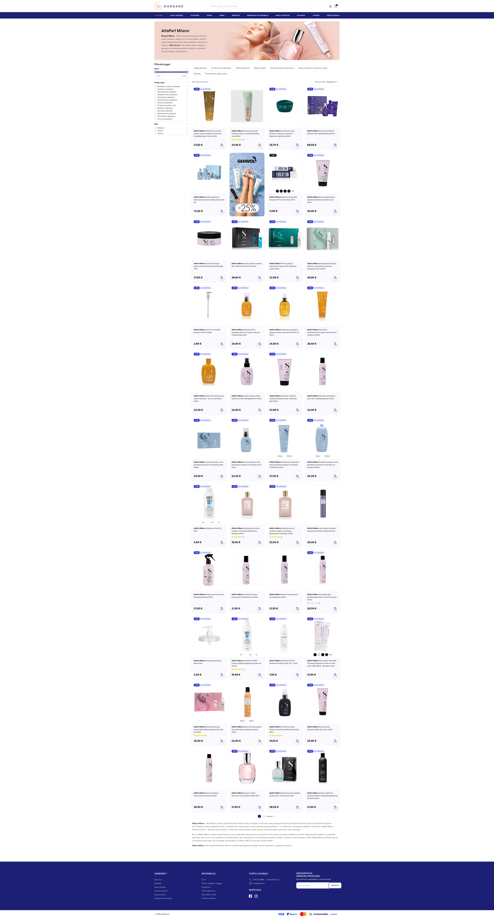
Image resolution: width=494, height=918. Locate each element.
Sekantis (270, 816)
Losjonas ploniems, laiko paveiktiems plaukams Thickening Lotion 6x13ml (208, 464)
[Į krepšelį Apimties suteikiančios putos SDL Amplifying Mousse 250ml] (335, 410)
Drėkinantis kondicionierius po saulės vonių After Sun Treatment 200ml (322, 332)
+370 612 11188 (258, 879)
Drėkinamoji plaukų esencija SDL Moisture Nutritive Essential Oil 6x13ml (208, 729)
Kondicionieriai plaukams (221, 68)
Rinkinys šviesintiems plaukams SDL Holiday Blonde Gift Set (321, 132)
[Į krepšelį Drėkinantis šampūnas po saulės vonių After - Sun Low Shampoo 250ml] (222, 410)
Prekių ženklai (159, 887)
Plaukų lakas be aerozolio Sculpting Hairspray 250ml (209, 595)
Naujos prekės (160, 894)
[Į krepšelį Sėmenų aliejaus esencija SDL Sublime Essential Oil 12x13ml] (259, 277)
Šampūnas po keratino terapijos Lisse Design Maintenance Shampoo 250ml (246, 531)
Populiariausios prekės (163, 898)
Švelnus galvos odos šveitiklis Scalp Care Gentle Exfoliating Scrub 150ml (245, 133)
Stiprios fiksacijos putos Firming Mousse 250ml (283, 595)
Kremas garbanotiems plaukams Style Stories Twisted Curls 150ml (321, 199)
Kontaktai (157, 883)
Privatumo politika (208, 898)
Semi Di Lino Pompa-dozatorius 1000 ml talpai (207, 331)
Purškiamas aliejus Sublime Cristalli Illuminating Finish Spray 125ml (284, 729)
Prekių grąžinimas (208, 891)
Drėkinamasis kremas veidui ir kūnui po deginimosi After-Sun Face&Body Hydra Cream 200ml (207, 133)
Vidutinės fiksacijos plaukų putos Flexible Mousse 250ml (245, 595)
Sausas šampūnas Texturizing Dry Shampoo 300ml (206, 794)
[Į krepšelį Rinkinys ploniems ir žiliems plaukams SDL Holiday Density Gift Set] (222, 211)
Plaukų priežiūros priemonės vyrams (313, 68)
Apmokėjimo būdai (209, 894)
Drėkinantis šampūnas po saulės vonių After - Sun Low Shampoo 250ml (209, 398)
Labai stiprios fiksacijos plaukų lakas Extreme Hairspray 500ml (321, 529)
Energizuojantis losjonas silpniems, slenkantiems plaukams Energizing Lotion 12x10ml (321, 266)
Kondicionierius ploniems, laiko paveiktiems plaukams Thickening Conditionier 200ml (284, 464)
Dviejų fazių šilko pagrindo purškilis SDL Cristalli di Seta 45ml (284, 794)
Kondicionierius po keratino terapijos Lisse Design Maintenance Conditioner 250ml (281, 531)
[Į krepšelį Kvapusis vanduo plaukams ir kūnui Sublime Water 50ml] (259, 807)
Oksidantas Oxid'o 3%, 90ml (208, 529)
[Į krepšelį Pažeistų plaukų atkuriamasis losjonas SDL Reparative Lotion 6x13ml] (297, 277)
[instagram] (256, 896)
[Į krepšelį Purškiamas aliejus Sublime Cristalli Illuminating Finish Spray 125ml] (297, 741)
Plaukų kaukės (260, 68)
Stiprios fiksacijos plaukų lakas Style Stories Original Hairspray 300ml (246, 729)
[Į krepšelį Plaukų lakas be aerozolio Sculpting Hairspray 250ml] (222, 608)
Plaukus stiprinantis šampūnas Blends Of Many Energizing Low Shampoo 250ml (322, 795)
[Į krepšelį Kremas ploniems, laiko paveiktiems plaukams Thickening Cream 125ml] (259, 476)
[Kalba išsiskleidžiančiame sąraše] (330, 6)
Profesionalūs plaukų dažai (216, 73)
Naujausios (331, 82)
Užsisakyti (335, 885)
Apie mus (158, 879)
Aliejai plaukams (200, 68)
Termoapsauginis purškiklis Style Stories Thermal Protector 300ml (322, 597)
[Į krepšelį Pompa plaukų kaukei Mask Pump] (222, 675)
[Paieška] (308, 6)
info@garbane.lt (259, 883)
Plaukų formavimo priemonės (282, 68)
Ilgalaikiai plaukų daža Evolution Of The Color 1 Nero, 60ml (283, 198)
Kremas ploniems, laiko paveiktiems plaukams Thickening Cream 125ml (246, 464)
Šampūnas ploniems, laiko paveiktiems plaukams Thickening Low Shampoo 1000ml (322, 464)
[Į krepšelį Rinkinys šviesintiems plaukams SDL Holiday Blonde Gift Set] (335, 145)
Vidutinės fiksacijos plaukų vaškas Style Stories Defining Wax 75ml (208, 266)
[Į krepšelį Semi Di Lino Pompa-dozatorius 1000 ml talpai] (222, 344)
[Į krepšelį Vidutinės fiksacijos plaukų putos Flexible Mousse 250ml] (259, 608)
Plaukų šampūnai (242, 68)
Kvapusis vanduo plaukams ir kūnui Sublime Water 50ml (245, 794)
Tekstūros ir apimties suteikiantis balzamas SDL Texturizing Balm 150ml (283, 398)
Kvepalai (197, 73)
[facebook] (250, 896)
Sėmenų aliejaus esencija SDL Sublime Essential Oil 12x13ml (247, 264)
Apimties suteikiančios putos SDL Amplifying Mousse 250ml (321, 397)
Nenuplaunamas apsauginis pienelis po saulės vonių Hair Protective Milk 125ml (246, 332)
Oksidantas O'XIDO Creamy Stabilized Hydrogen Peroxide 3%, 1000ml (247, 663)
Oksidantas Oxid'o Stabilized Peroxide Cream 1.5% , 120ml (283, 661)
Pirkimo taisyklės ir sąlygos (212, 883)
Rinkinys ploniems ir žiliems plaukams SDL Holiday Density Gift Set (209, 199)
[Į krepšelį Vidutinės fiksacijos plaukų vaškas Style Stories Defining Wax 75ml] (222, 277)
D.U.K (204, 879)
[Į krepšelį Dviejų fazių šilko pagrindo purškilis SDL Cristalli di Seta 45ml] (297, 807)
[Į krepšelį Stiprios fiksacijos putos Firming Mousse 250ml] (297, 608)
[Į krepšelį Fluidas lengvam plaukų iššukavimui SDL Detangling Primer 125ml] (259, 410)
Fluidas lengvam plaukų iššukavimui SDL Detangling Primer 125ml (247, 397)
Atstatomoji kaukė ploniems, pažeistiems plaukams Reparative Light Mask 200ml (281, 133)
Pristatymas (206, 887)
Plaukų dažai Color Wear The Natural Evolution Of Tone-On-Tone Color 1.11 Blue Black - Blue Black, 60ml (322, 663)
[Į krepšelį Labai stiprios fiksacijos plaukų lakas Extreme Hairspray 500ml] (335, 542)
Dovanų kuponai (160, 891)
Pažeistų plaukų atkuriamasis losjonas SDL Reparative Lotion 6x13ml (283, 266)
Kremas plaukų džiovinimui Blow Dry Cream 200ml (320, 728)
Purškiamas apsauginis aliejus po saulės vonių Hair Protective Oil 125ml (284, 332)
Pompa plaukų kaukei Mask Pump (207, 661)
